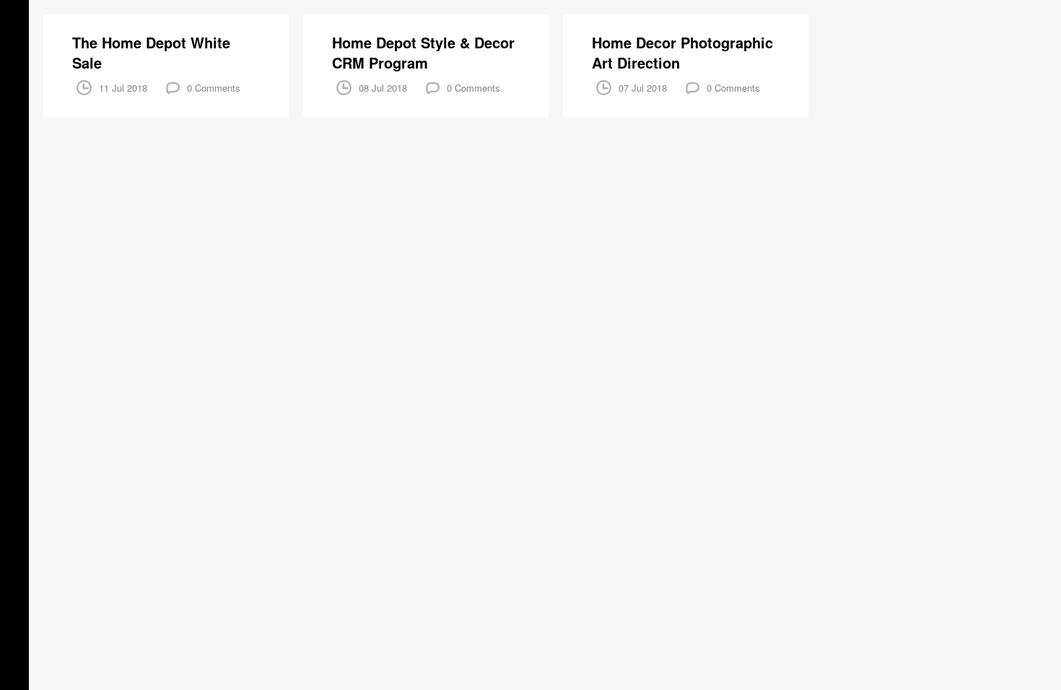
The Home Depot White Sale (151, 52)
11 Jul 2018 (123, 88)
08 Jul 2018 (383, 88)
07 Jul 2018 (643, 88)
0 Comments (213, 88)
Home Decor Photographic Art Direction (682, 52)
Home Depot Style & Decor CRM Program (423, 52)
